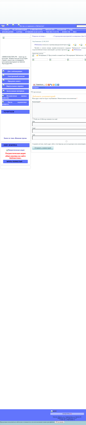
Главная (5, 30)
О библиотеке (36, 30)
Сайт (33, 135)
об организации (19, 30)
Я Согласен (59, 422)
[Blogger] (46, 84)
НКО (74, 32)
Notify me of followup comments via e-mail (45, 119)
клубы (19, 32)
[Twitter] (56, 84)
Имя (33, 121)
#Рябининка (38, 44)
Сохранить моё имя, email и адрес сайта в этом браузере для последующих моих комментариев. (59, 144)
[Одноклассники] (53, 84)
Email (33, 128)
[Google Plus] (49, 84)
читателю (50, 30)
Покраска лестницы (38, 36)
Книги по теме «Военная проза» (15, 138)
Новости (66, 32)
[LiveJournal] (51, 84)
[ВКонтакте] (58, 84)
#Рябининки (77, 50)
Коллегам (61, 30)
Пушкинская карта (34, 32)
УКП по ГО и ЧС (52, 32)
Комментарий (36, 102)
